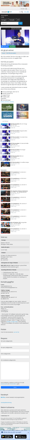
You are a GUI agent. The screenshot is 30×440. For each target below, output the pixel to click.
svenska (11, 102)
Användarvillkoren (13, 383)
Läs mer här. (16, 332)
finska (2, 102)
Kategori (4, 20)
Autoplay (5, 121)
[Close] (28, 432)
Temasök (12, 20)
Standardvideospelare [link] (5, 28)
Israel (3, 53)
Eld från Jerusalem (11, 53)
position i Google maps (12, 321)
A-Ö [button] (18, 20)
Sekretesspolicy (4, 383)
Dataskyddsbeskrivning (6, 402)
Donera (13, 46)
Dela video (5, 46)
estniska (7, 102)
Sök (20, 23)
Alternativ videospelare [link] (16, 28)
